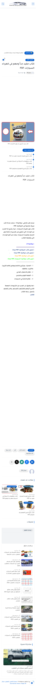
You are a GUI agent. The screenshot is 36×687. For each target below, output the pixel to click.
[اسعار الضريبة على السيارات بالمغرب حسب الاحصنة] (27, 553)
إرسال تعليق (27, 530)
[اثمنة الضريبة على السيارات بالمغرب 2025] (27, 636)
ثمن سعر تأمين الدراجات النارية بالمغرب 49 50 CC (13, 572)
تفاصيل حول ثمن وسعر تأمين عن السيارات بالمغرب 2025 (12, 564)
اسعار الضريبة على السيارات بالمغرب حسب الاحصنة (12, 553)
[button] (27, 462)
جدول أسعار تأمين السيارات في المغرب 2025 (12, 618)
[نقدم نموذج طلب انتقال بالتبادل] (27, 600)
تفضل (32, 295)
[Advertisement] (18, 29)
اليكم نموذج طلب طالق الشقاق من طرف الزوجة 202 (12, 591)
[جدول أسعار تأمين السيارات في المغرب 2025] (27, 618)
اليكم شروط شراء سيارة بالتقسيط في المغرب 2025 (13, 53)
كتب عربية (8, 450)
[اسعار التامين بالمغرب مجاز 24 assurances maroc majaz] (18, 3)
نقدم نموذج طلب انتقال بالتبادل (13, 600)
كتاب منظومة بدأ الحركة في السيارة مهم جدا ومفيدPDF (19, 162)
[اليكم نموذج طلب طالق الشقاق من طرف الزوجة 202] (27, 590)
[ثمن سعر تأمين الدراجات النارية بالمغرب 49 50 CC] (27, 572)
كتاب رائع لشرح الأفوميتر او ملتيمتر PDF (20, 168)
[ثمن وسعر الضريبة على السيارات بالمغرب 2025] (27, 581)
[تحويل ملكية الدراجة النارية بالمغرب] (27, 609)
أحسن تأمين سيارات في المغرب (22, 668)
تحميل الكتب (30, 60)
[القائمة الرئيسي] (33, 4)
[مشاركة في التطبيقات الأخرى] (12, 462)
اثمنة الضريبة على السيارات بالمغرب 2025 (12, 636)
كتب (15, 450)
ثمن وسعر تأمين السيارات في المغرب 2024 (12, 627)
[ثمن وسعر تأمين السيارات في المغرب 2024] (27, 627)
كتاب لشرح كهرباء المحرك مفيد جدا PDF (20, 156)
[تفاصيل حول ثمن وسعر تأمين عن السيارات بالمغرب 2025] (27, 562)
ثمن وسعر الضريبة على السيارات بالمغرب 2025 (13, 582)
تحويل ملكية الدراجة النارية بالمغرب (12, 609)
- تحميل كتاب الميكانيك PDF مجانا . (21, 250)
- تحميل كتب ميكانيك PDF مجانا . (21, 253)
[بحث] (3, 4)
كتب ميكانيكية (29, 453)
